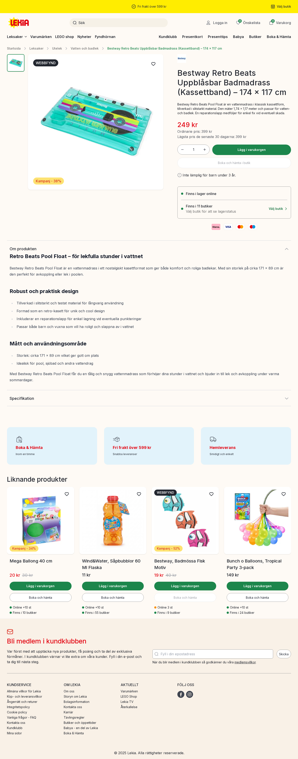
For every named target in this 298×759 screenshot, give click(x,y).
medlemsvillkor (245, 662)
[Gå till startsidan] (19, 23)
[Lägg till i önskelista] (153, 64)
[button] (280, 22)
